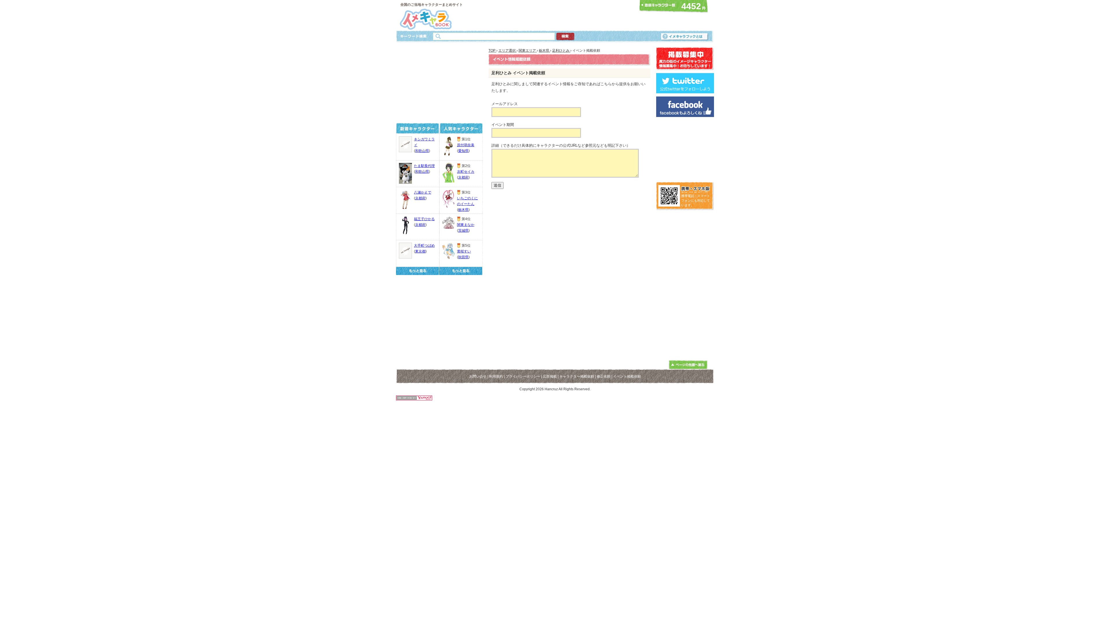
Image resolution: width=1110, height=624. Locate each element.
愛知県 (463, 151)
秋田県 (463, 257)
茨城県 (463, 231)
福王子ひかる (424, 219)
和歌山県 (422, 151)
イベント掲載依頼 (627, 376)
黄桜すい (464, 251)
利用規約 (496, 376)
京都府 (420, 198)
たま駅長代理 (424, 166)
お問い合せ (477, 376)
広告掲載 (550, 376)
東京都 (420, 251)
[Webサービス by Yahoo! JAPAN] (414, 398)
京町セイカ (465, 172)
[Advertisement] (553, 15)
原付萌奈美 (465, 145)
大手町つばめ (424, 246)
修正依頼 (603, 376)
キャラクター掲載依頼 (576, 376)
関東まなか (465, 225)
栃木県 (463, 210)
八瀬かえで (422, 192)
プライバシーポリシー (523, 376)
